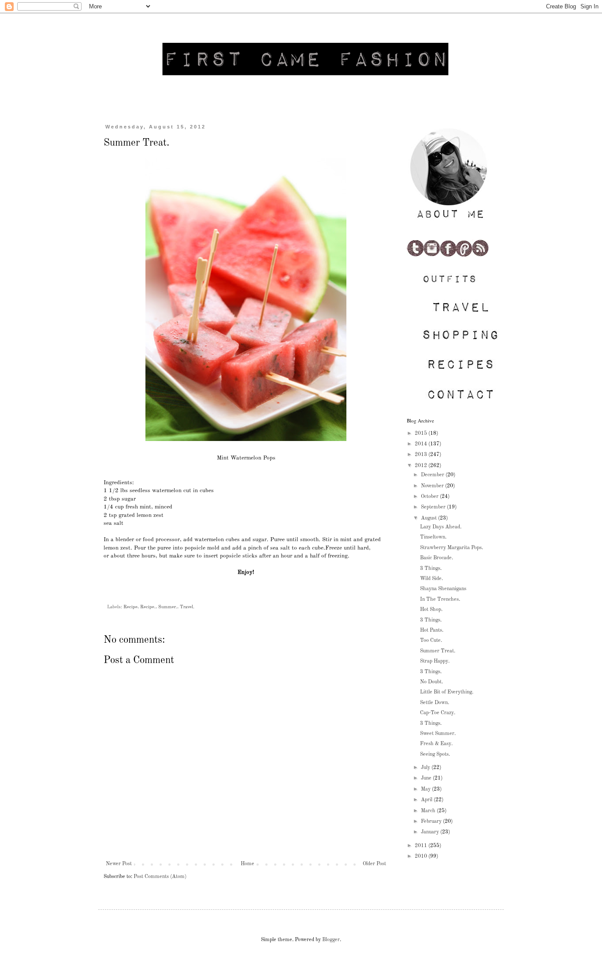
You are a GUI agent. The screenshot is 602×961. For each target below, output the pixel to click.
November (433, 486)
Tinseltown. (433, 537)
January (430, 832)
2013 (421, 454)
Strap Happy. (435, 661)
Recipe (130, 607)
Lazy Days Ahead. (440, 527)
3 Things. (431, 568)
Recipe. (148, 607)
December (433, 475)
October (430, 496)
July (426, 767)
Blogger (331, 939)
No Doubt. (431, 682)
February (432, 821)
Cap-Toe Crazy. (437, 713)
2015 (421, 433)
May (426, 789)
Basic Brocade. (436, 558)
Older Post (374, 864)
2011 (421, 845)
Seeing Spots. (435, 754)
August (429, 518)
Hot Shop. (431, 609)
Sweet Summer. (438, 733)
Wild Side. (431, 578)
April (427, 800)
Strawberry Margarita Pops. (451, 547)
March (429, 811)
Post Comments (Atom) (160, 876)
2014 (421, 444)
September (434, 507)
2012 (421, 465)
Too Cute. (431, 640)
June (427, 778)
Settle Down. (434, 702)
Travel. (187, 607)
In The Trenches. (440, 599)
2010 (421, 856)
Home (247, 864)
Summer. (167, 607)
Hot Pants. (431, 630)
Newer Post (119, 864)
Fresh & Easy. (436, 743)
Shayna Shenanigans (443, 589)
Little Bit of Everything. (446, 692)
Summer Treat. (437, 651)
